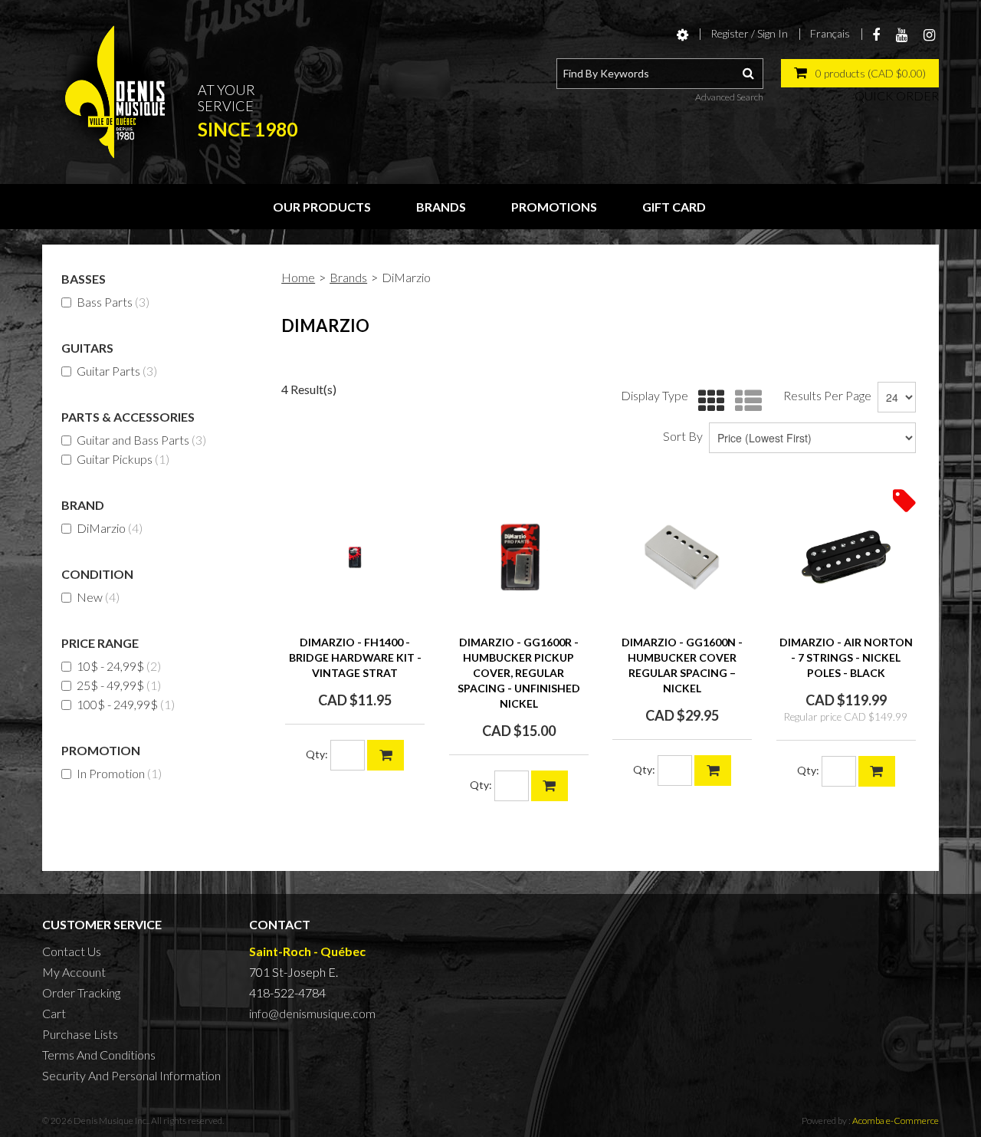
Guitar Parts (117, 370)
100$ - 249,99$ (126, 704)
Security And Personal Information (131, 1075)
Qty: (317, 754)
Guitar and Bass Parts (141, 439)
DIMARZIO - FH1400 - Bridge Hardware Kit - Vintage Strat (355, 657)
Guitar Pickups (123, 459)
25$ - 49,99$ (119, 685)
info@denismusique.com (312, 1013)
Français (830, 33)
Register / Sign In (749, 33)
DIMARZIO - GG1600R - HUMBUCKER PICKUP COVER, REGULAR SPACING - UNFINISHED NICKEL (519, 673)
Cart (54, 1013)
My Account (74, 971)
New (98, 597)
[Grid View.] (708, 401)
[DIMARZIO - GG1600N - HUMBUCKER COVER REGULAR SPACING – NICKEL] (682, 557)
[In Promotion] (904, 499)
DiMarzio (110, 528)
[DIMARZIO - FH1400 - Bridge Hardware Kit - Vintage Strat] (355, 557)
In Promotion (119, 773)
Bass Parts (113, 301)
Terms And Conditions (99, 1054)
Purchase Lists (80, 1034)
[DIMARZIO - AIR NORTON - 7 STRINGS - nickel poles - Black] (846, 557)
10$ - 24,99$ (119, 666)
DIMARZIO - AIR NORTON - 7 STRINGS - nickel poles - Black (846, 657)
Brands (441, 206)
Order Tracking (81, 992)
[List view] (744, 401)
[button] (860, 73)
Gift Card (674, 206)
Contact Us (71, 951)
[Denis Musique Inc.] (115, 92)
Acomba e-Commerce (895, 1120)
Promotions (554, 206)
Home (298, 277)
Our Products (322, 206)
